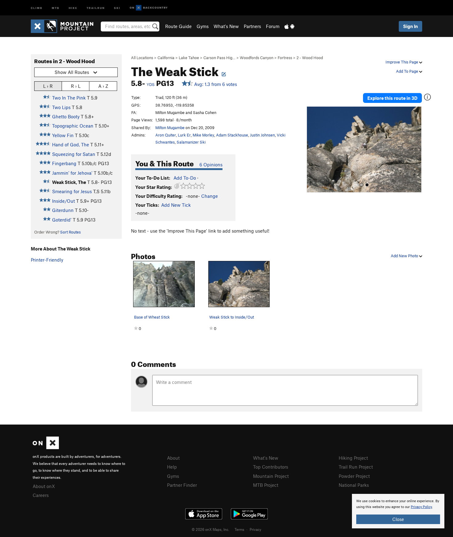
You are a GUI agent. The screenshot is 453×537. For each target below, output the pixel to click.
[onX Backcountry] (148, 8)
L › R (48, 86)
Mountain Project (271, 476)
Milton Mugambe (170, 127)
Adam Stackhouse (232, 134)
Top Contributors (270, 467)
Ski (117, 8)
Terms (239, 529)
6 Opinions (210, 164)
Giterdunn (63, 210)
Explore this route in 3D (392, 98)
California (165, 57)
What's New (226, 26)
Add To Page (407, 71)
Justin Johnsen (262, 134)
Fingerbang (64, 163)
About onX (44, 486)
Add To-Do (184, 178)
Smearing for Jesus (72, 191)
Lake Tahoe (189, 57)
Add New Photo (405, 255)
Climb (37, 8)
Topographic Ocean (72, 125)
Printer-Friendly (47, 259)
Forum (273, 26)
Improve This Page (402, 61)
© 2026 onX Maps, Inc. (210, 529)
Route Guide (178, 26)
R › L (75, 86)
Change (209, 196)
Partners (252, 26)
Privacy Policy (421, 507)
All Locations (142, 57)
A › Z (103, 86)
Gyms (203, 26)
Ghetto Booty (66, 116)
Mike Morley (203, 134)
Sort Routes (70, 232)
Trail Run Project (356, 467)
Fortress (285, 57)
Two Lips (61, 107)
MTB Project (265, 485)
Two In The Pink (69, 97)
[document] (398, 511)
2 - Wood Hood (309, 57)
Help (172, 467)
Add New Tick (176, 205)
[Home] (65, 26)
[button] (312, 150)
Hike (73, 8)
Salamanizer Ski (191, 142)
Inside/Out (63, 201)
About (173, 458)
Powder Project (354, 476)
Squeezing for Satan (73, 154)
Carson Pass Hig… (219, 57)
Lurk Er (184, 134)
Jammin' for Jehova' (72, 173)
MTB (55, 8)
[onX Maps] (46, 447)
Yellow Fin (63, 135)
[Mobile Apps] (289, 26)
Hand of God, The (70, 144)
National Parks (354, 485)
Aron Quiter (165, 134)
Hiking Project (353, 458)
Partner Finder (182, 485)
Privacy (255, 529)
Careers (41, 495)
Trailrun (96, 8)
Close (398, 519)
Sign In (410, 26)
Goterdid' (61, 219)
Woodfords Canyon (256, 57)
